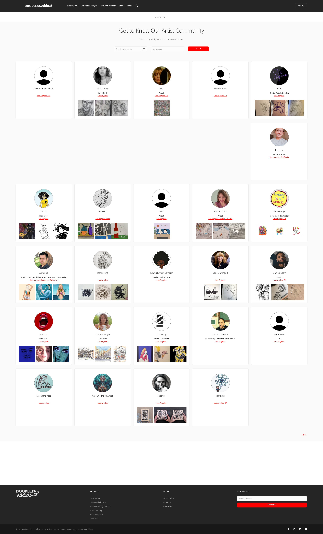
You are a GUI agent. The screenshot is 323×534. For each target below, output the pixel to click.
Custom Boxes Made (43, 88)
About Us (167, 502)
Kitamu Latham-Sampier (161, 272)
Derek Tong (102, 272)
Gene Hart (102, 211)
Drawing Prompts (108, 6)
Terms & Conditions (57, 529)
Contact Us (167, 506)
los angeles (43, 218)
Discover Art (95, 498)
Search (198, 49)
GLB (279, 88)
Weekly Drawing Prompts (100, 506)
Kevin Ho (279, 150)
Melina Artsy (102, 88)
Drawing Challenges (98, 502)
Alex (161, 88)
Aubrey (43, 211)
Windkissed (279, 334)
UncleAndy (161, 334)
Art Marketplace (96, 514)
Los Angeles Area (103, 218)
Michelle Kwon (220, 88)
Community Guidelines (85, 529)
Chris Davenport (220, 272)
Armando (43, 272)
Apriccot (43, 334)
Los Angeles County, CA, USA (220, 218)
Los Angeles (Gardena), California (43, 280)
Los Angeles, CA (43, 95)
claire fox (220, 395)
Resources (94, 518)
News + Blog (168, 498)
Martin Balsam (279, 272)
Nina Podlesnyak (102, 334)
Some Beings (279, 211)
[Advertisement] (161, 463)
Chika (161, 211)
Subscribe (271, 505)
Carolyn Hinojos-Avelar (102, 395)
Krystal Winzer (220, 211)
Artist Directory (96, 510)
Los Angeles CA (161, 95)
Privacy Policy (70, 529)
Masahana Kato (43, 395)
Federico (161, 395)
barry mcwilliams (220, 334)
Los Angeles (103, 95)
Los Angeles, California (279, 157)
